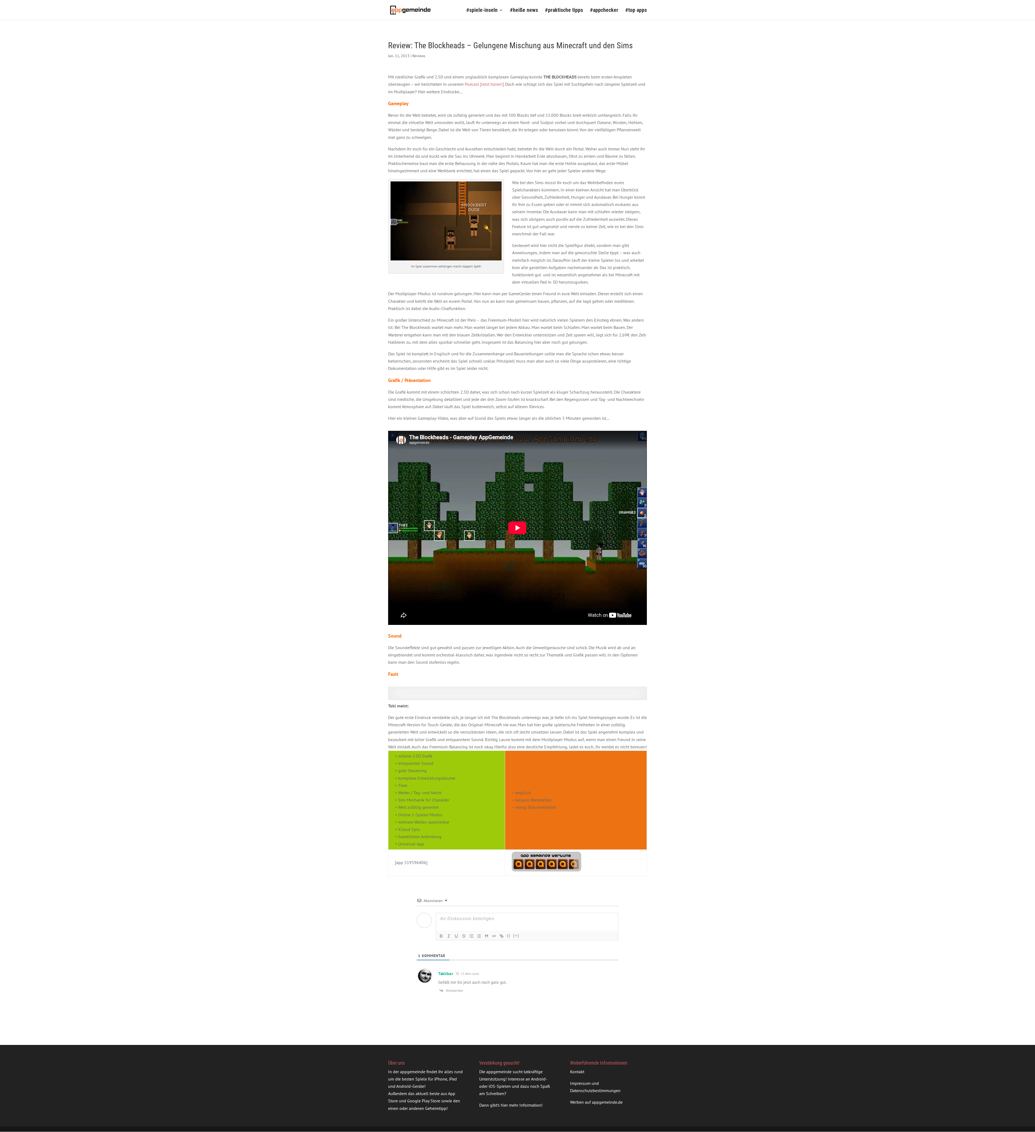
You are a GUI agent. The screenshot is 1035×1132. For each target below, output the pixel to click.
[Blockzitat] (486, 936)
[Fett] (441, 936)
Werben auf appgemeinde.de (596, 1102)
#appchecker (604, 10)
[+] (516, 936)
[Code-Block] (494, 936)
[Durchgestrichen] (464, 936)
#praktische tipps (564, 10)
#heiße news (524, 10)
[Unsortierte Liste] (479, 936)
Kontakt (577, 1071)
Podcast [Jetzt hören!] (484, 84)
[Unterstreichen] (456, 936)
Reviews (418, 55)
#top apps (636, 10)
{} (508, 936)
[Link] (501, 936)
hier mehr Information (521, 1105)
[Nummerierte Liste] (471, 936)
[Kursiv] (449, 936)
